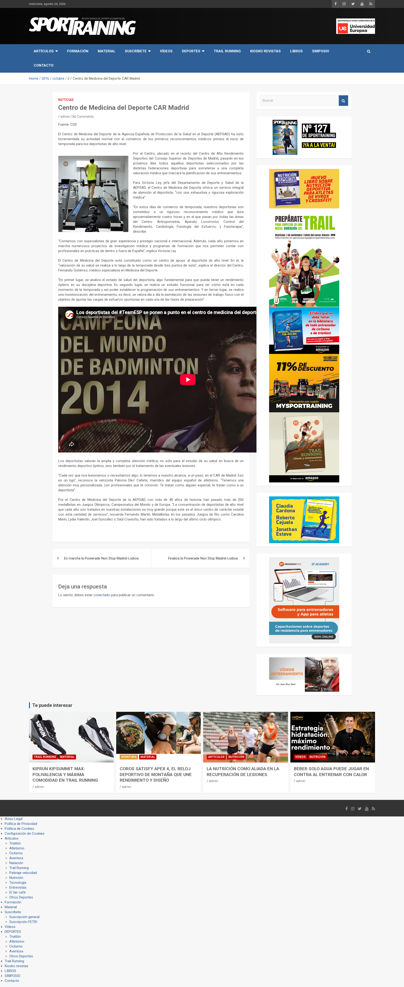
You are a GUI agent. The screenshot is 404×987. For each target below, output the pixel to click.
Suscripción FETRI (23, 922)
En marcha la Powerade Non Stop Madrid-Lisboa (101, 558)
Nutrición (236, 757)
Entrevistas (17, 887)
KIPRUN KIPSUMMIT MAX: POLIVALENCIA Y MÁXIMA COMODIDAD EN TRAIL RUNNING (65, 774)
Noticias (66, 100)
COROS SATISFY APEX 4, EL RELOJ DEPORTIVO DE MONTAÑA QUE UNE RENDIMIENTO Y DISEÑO (156, 774)
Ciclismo (16, 853)
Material (106, 51)
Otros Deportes (21, 897)
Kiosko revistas (265, 51)
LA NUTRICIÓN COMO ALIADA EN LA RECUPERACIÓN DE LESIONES (243, 771)
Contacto (44, 65)
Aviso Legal (13, 819)
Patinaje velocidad (23, 873)
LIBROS (296, 51)
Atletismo (16, 848)
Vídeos (166, 51)
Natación (16, 863)
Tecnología (17, 882)
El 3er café (17, 892)
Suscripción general (24, 917)
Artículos (44, 51)
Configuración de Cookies (24, 833)
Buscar (343, 100)
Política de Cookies (19, 829)
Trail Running (227, 51)
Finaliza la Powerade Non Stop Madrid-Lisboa (203, 558)
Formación (77, 51)
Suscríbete (136, 51)
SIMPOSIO (320, 51)
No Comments (83, 116)
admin (65, 116)
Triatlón (15, 843)
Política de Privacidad (21, 824)
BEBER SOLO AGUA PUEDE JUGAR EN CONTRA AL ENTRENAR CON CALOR (331, 771)
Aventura (129, 757)
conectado (102, 595)
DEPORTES (191, 51)
